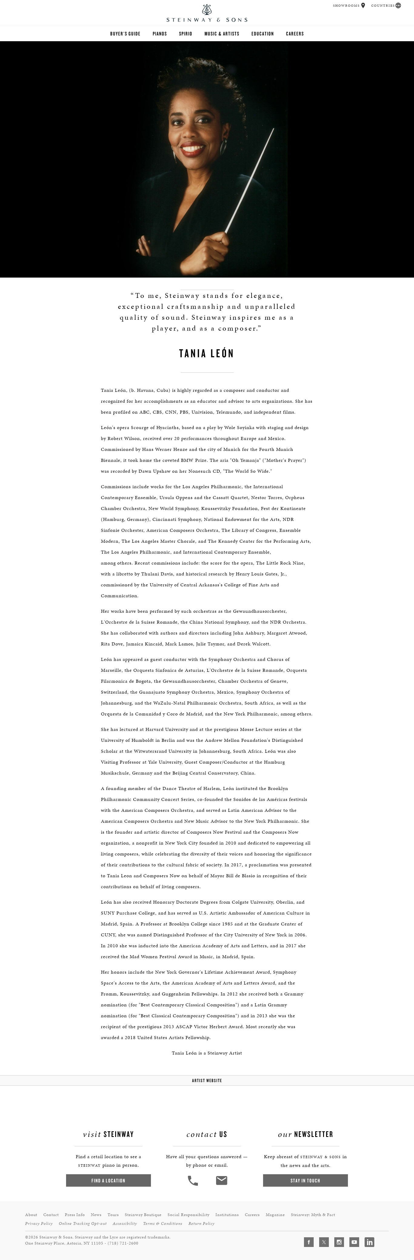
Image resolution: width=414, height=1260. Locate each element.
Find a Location (108, 1180)
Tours (113, 1215)
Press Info (75, 1215)
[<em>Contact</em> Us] (221, 1185)
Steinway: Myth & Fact (313, 1215)
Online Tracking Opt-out (83, 1223)
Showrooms (346, 5)
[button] (363, 5)
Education (263, 33)
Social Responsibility (188, 1215)
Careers (295, 33)
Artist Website (207, 1080)
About (31, 1215)
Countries (383, 5)
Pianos (160, 33)
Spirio (185, 33)
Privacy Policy (39, 1223)
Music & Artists (222, 33)
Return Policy (202, 1223)
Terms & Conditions (162, 1223)
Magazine (275, 1215)
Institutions (227, 1215)
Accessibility (125, 1223)
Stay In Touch (305, 1180)
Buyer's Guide (125, 33)
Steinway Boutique (143, 1215)
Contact (51, 1215)
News (96, 1215)
